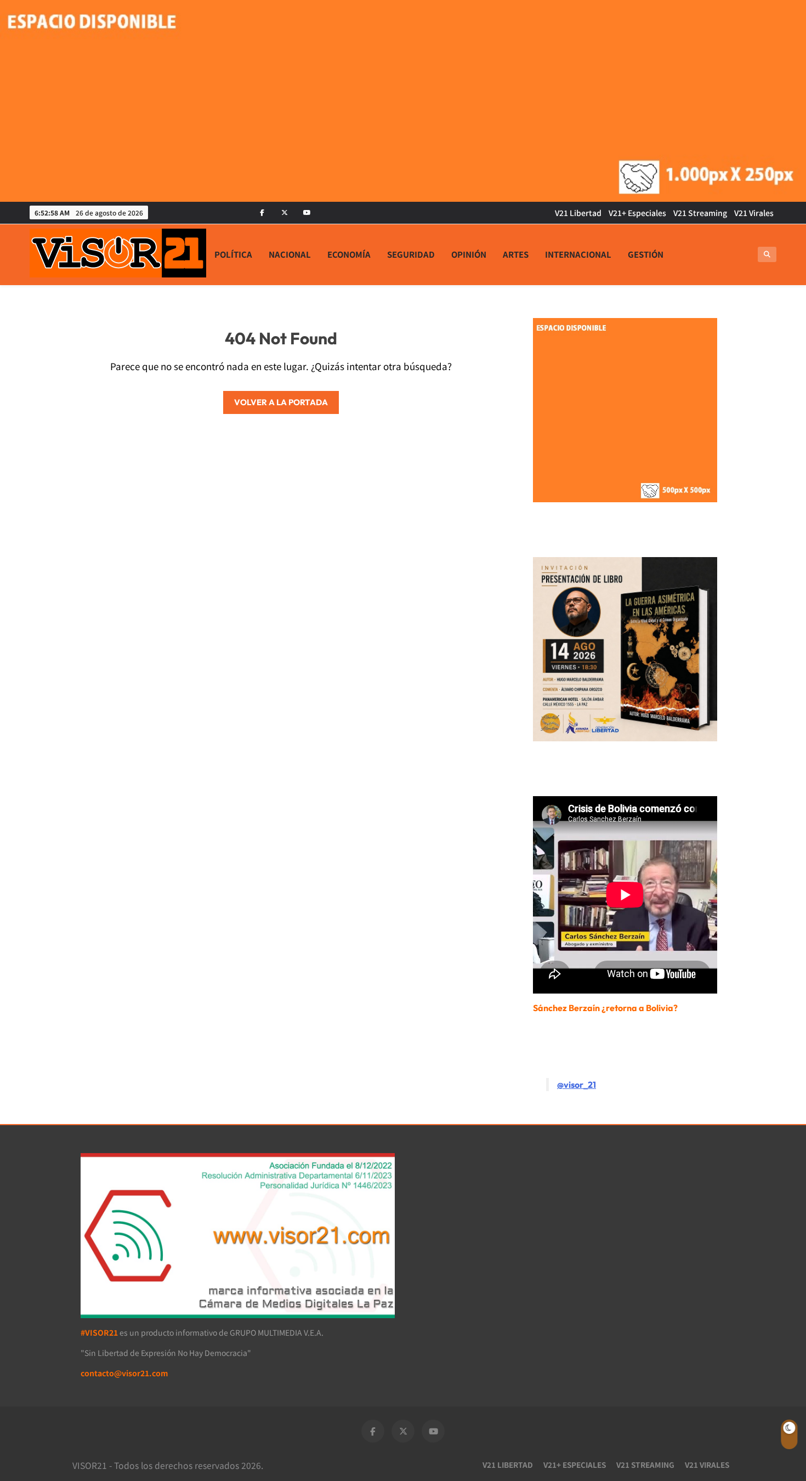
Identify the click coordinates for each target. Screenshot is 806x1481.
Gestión (645, 254)
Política (233, 254)
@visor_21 (576, 1084)
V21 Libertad (578, 212)
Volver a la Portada (281, 402)
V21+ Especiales (637, 212)
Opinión (468, 254)
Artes (516, 254)
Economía (349, 254)
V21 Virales (754, 212)
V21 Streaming (700, 212)
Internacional (578, 254)
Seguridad (411, 254)
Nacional (290, 254)
